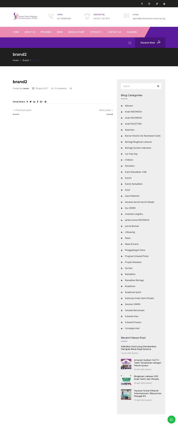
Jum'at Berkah (132, 226)
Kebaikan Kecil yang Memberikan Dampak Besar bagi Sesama (138, 348)
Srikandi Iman (131, 316)
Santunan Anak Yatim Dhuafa (139, 298)
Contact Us (114, 32)
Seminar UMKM (132, 304)
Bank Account (76, 32)
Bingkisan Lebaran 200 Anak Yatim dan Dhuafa (146, 377)
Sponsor (95, 32)
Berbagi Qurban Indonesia (138, 147)
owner (26, 88)
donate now (147, 42)
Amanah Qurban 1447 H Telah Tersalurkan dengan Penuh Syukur (147, 363)
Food (127, 189)
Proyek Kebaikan (133, 262)
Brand (26, 60)
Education (130, 165)
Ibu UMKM (130, 208)
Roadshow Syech (133, 292)
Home (16, 32)
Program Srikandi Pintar (137, 256)
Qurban (129, 268)
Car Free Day (131, 153)
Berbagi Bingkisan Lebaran (138, 141)
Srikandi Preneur (133, 322)
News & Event (131, 244)
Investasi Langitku (134, 214)
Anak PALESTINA (133, 123)
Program (46, 32)
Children (129, 159)
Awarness (129, 129)
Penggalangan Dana (135, 250)
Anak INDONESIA (133, 111)
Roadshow (130, 286)
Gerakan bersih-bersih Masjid (139, 202)
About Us (30, 32)
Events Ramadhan (133, 183)
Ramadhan (130, 274)
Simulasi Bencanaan (135, 310)
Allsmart (129, 105)
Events (128, 177)
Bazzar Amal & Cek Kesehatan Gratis (143, 135)
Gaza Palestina (132, 195)
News (60, 32)
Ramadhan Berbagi (134, 280)
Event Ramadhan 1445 (136, 172)
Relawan (132, 32)
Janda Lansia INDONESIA (137, 220)
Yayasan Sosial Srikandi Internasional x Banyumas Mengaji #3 (147, 393)
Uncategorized (132, 328)
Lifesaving (130, 232)
